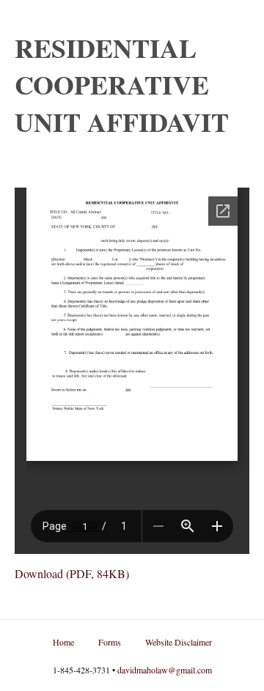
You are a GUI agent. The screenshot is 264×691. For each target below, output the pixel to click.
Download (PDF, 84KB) (72, 573)
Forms (109, 642)
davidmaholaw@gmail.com (164, 670)
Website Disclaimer (178, 642)
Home (63, 642)
